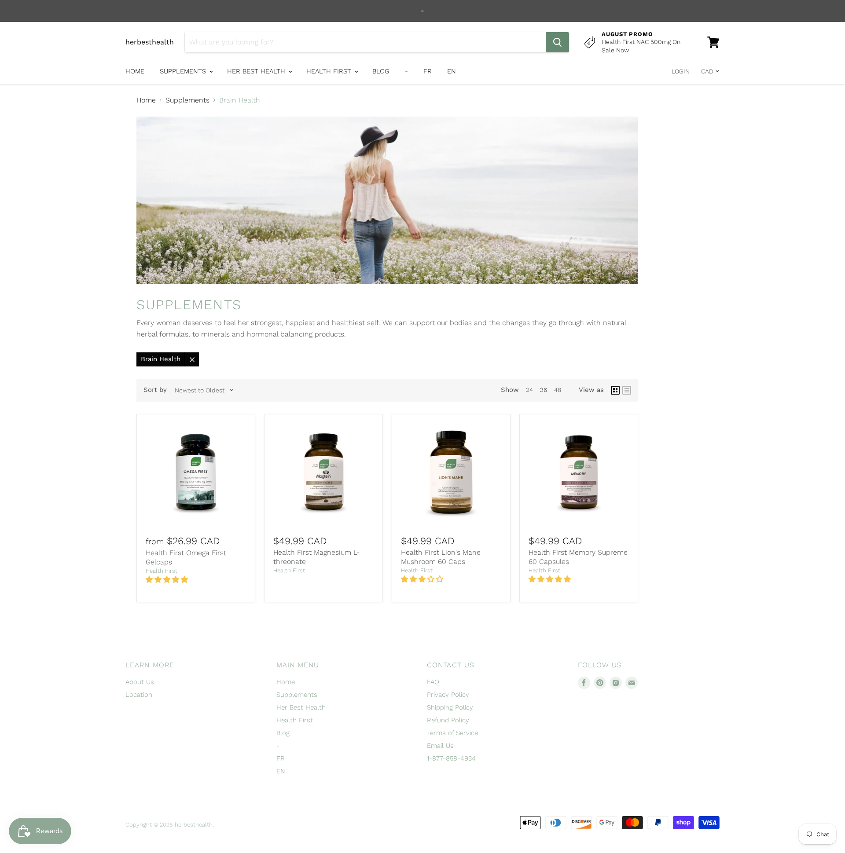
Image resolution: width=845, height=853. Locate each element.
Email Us (440, 746)
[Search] (557, 42)
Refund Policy (448, 720)
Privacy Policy (448, 695)
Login (681, 71)
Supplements (184, 71)
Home (134, 71)
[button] (168, 579)
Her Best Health (257, 71)
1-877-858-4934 (451, 758)
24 (529, 389)
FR (427, 71)
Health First (329, 71)
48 (557, 389)
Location (138, 695)
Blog (380, 71)
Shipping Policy (450, 707)
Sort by (155, 390)
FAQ (433, 682)
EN (451, 71)
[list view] (626, 390)
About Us (139, 682)
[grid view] (615, 390)
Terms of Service (452, 733)
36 (543, 389)
